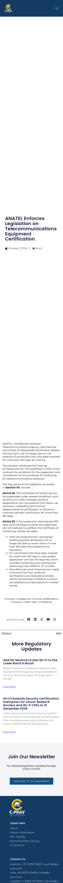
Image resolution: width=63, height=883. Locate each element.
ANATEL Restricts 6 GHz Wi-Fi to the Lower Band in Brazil (30, 661)
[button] (56, 8)
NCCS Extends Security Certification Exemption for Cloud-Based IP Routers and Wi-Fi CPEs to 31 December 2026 (31, 703)
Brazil (39, 248)
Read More (9, 687)
